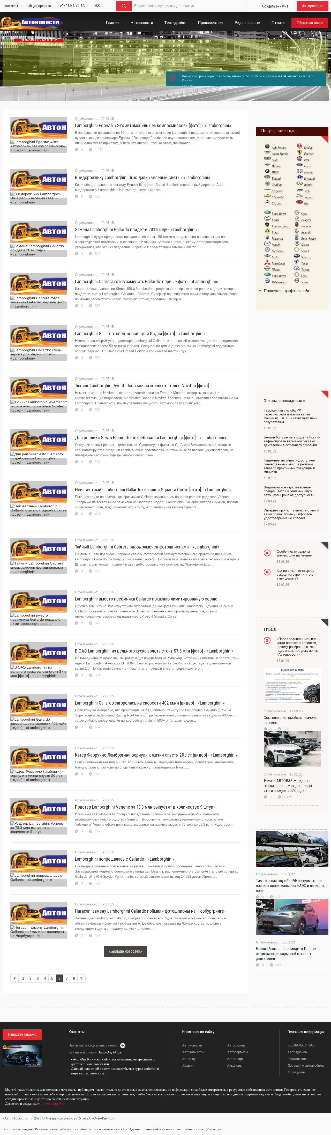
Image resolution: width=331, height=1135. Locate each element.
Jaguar (308, 197)
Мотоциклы (296, 1072)
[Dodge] (299, 147)
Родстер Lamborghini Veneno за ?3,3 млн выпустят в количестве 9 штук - (145, 807)
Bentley (276, 166)
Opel (304, 214)
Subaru (305, 257)
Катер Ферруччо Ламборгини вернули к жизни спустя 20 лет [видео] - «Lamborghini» (156, 755)
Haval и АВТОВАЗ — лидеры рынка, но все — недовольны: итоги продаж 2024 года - (288, 785)
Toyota (305, 270)
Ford (307, 166)
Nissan (276, 270)
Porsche (306, 226)
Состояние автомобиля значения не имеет (291, 720)
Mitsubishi (278, 263)
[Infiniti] (299, 184)
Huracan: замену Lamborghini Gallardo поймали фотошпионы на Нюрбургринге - (151, 911)
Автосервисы (237, 1052)
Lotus (275, 232)
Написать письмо (22, 1034)
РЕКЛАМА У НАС (301, 1045)
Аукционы (234, 1065)
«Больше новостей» (125, 951)
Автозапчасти (193, 1052)
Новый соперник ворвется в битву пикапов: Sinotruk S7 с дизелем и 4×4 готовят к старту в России (247, 78)
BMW (275, 172)
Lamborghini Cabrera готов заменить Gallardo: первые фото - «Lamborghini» (146, 281)
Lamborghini (280, 226)
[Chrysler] (267, 191)
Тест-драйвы (297, 1052)
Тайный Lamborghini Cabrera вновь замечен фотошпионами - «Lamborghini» (147, 547)
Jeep (307, 191)
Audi (274, 160)
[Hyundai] (299, 178)
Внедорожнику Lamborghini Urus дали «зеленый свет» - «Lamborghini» (142, 177)
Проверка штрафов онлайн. (287, 290)
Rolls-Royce (308, 238)
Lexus (275, 220)
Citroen (276, 203)
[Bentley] (267, 166)
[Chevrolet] (267, 197)
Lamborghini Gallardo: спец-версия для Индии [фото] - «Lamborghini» (140, 333)
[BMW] (267, 172)
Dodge (308, 147)
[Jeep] (299, 191)
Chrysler (277, 191)
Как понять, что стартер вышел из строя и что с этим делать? (295, 574)
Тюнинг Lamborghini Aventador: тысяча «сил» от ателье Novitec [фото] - (143, 385)
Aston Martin (280, 154)
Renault (306, 232)
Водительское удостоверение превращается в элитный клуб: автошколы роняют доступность (289, 491)
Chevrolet (278, 197)
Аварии (187, 1065)
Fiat (306, 160)
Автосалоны (236, 1045)
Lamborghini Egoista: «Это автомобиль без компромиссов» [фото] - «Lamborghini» (153, 125)
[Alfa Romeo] (267, 147)
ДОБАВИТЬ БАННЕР (38, 40)
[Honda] (299, 172)
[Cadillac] (267, 184)
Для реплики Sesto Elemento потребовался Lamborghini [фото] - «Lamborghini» (150, 437)
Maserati (277, 238)
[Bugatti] (267, 178)
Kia (306, 203)
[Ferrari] (299, 153)
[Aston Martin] (267, 153)
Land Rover (279, 214)
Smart (305, 251)
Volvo (304, 282)
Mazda (276, 245)
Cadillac (277, 185)
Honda (308, 172)
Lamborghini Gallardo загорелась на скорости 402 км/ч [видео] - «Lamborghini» (150, 703)
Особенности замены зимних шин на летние (294, 553)
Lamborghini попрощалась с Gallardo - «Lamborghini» (125, 859)
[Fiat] (299, 160)
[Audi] (267, 160)
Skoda (305, 245)
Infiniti (308, 185)
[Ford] (299, 166)
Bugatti (276, 178)
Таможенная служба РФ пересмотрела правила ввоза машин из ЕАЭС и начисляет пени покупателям (290, 416)
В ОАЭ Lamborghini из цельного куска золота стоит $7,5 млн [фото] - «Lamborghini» (154, 651)
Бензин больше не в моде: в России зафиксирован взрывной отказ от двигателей (286, 953)
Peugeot (306, 220)
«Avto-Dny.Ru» (53, 1103)
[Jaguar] (299, 197)
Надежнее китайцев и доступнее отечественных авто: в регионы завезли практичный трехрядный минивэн (289, 466)
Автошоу (189, 1059)
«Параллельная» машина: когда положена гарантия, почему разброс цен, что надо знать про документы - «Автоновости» (298, 646)
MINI (275, 257)
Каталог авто (298, 1059)
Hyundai (309, 178)
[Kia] (299, 203)
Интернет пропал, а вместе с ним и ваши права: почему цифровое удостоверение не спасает (291, 514)
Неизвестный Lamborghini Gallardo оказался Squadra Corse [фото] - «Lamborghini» (153, 489)
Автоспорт (235, 1059)
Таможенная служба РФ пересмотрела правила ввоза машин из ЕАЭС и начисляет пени (291, 885)
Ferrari (308, 154)
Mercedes (278, 251)
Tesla (304, 263)
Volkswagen (279, 282)
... (4, 1111)
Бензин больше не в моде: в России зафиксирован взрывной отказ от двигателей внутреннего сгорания (292, 441)
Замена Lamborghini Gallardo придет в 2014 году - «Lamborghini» (136, 229)
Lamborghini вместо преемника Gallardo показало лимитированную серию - (147, 599)
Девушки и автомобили (306, 1065)
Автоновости (192, 1045)
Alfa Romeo (279, 147)
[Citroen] (267, 203)
